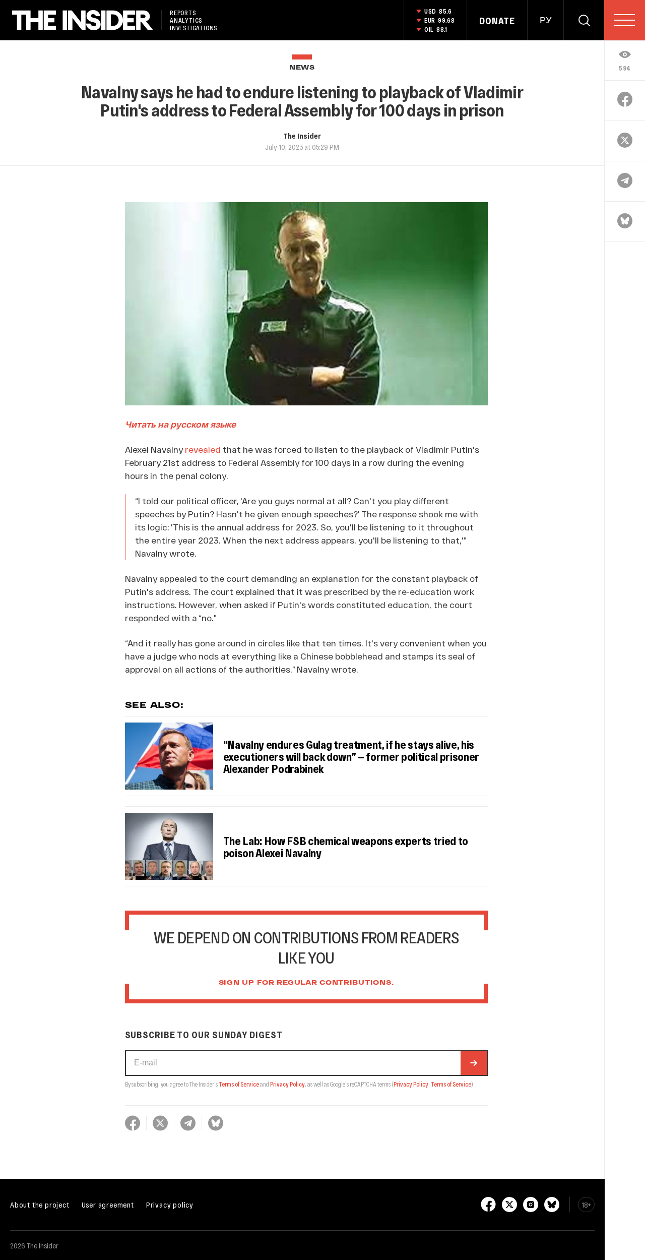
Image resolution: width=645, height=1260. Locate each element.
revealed (203, 449)
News (302, 68)
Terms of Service (239, 1084)
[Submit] (474, 1063)
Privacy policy (170, 1204)
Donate (497, 20)
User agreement (108, 1204)
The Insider (302, 135)
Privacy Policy (287, 1084)
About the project (40, 1204)
